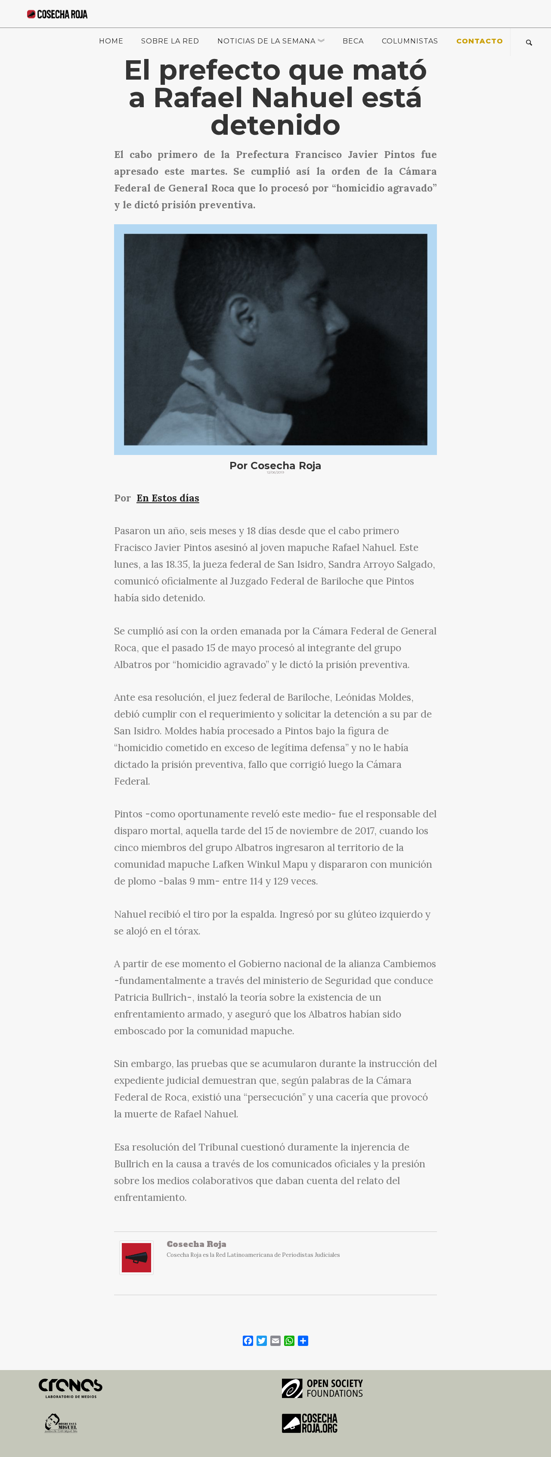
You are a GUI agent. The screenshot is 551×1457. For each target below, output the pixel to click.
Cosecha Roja (196, 1244)
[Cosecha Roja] (136, 1262)
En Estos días (167, 498)
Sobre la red (170, 41)
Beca (353, 41)
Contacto (479, 41)
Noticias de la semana (266, 41)
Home (111, 41)
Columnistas (410, 41)
